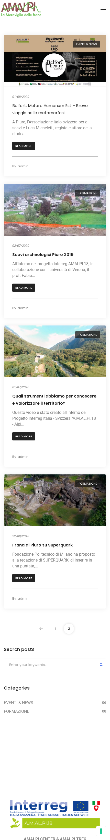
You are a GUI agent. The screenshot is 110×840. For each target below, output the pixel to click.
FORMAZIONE (88, 193)
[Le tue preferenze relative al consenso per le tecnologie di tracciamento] (101, 831)
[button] (23, 146)
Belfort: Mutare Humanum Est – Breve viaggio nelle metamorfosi (50, 109)
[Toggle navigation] (103, 9)
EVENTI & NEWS (86, 44)
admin (23, 166)
